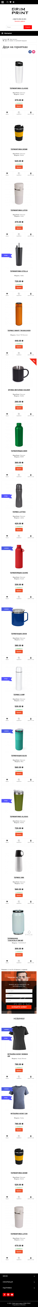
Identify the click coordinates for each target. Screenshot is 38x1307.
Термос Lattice (19, 512)
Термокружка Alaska (19, 816)
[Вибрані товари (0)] (10, 2)
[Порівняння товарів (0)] (7, 2)
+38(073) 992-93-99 (19, 19)
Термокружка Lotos (19, 210)
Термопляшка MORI (19, 451)
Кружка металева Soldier (19, 390)
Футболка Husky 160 (19, 1113)
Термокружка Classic (19, 88)
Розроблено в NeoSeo (19, 1305)
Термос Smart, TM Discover (19, 330)
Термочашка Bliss (19, 755)
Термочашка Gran (19, 634)
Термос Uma (19, 877)
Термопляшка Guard (19, 573)
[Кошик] (13, 2)
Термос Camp (19, 694)
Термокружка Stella (19, 271)
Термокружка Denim (19, 149)
